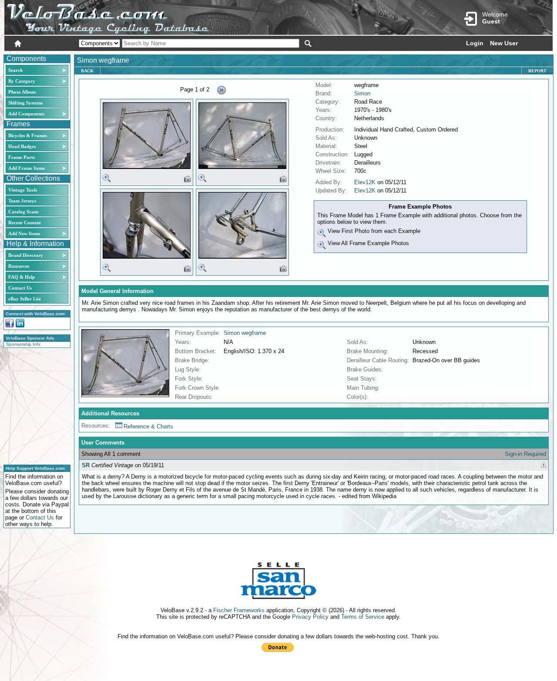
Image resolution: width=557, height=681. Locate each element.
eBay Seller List (24, 298)
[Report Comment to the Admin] (543, 465)
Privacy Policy (310, 617)
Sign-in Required (525, 454)
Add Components (26, 113)
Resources (18, 266)
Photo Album (22, 91)
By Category (21, 81)
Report (537, 70)
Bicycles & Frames (28, 135)
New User (504, 43)
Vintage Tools (22, 189)
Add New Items (24, 233)
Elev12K (365, 182)
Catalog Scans (23, 211)
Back (87, 70)
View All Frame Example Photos (367, 243)
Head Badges (22, 146)
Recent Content (24, 222)
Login (474, 43)
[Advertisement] (34, 405)
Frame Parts (21, 157)
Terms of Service (362, 617)
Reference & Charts (148, 426)
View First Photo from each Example (373, 231)
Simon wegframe (245, 333)
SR (86, 465)
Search (15, 70)
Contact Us (20, 287)
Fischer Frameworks (239, 610)
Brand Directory (25, 255)
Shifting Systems (25, 102)
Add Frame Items (26, 168)
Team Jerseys (22, 200)
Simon (362, 93)
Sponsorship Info (23, 344)
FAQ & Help (21, 277)
